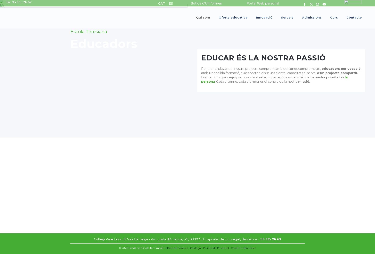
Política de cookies (176, 248)
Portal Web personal (262, 3)
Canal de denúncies (243, 248)
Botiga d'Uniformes (206, 3)
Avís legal (195, 248)
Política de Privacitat (216, 248)
